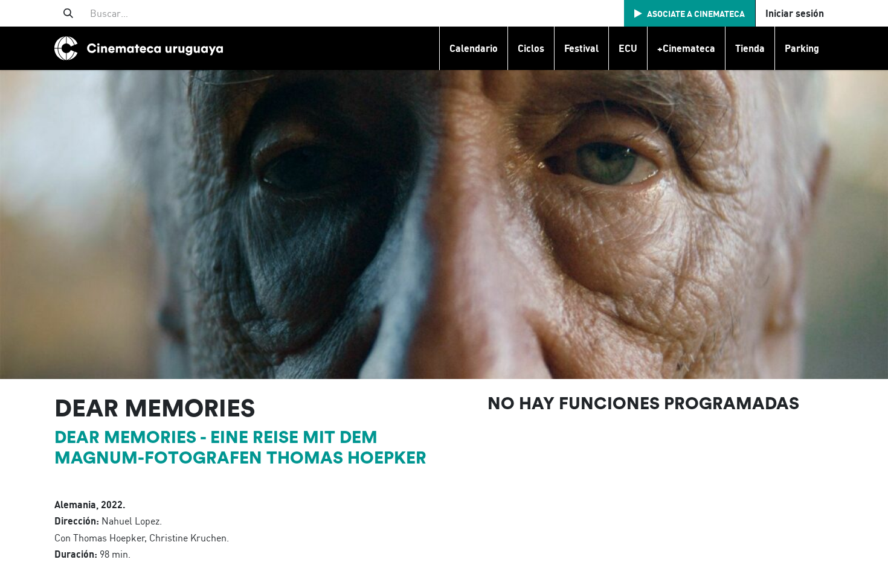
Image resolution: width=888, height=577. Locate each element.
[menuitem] (473, 48)
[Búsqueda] (68, 13)
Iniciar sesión (794, 13)
